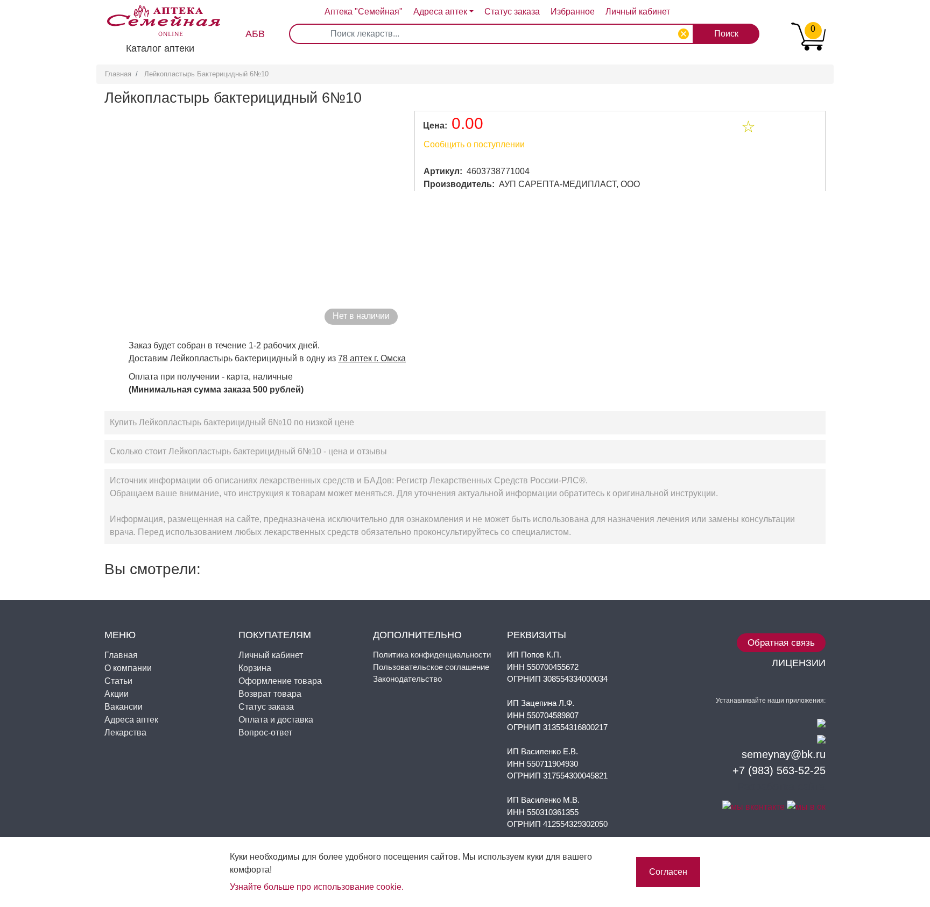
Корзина (254, 668)
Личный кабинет (270, 655)
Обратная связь (781, 643)
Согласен (668, 871)
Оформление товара (280, 680)
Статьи (118, 680)
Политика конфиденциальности (432, 654)
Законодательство (407, 678)
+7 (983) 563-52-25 (779, 770)
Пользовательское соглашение (431, 667)
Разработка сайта (782, 786)
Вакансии (123, 706)
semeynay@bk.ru (784, 754)
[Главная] (158, 13)
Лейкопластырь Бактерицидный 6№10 (206, 74)
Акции (116, 693)
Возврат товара (269, 693)
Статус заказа (512, 11)
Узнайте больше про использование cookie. (317, 886)
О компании (128, 668)
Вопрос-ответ (265, 732)
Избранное (573, 11)
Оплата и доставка (275, 719)
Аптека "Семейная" (364, 11)
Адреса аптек (440, 11)
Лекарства (125, 732)
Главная (118, 74)
